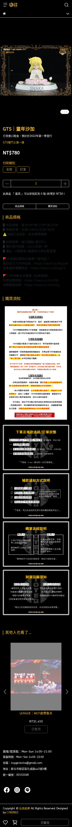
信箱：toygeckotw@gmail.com (22, 763)
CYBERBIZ (12, 812)
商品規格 (19, 206)
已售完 (45, 823)
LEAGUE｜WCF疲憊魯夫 (36, 713)
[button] (67, 691)
